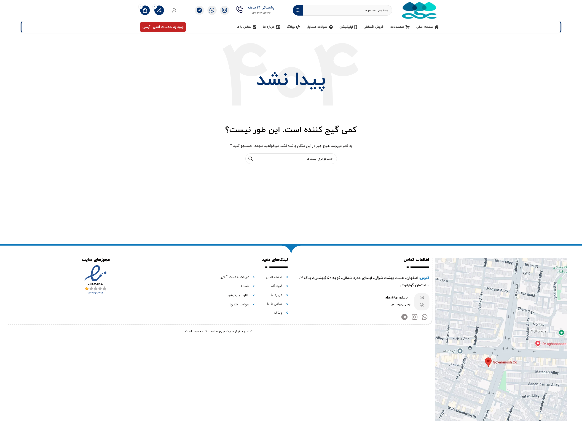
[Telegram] (404, 317)
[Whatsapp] (424, 317)
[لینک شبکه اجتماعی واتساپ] (212, 10)
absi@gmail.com (397, 297)
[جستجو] (298, 10)
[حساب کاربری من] (174, 10)
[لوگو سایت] (419, 10)
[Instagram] (414, 317)
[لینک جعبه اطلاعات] (255, 10)
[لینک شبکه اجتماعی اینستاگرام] (224, 10)
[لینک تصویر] (501, 343)
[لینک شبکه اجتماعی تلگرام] (199, 10)
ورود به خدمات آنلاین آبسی (162, 27)
